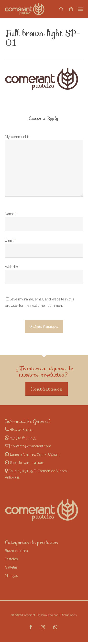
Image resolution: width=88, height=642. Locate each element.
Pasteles (11, 559)
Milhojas (11, 576)
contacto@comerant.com (30, 446)
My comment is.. (18, 137)
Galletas (11, 567)
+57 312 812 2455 (22, 438)
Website (11, 267)
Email (10, 240)
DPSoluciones (67, 615)
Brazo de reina (16, 551)
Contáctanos (47, 389)
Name (10, 214)
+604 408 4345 (21, 430)
